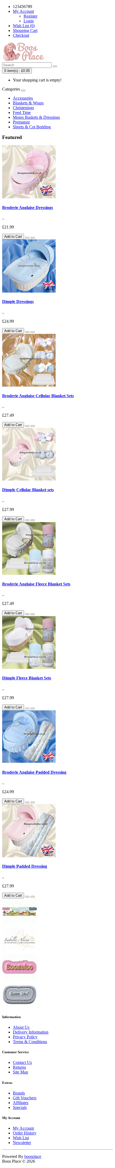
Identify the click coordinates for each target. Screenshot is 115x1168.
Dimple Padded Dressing (24, 866)
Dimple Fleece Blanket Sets (26, 678)
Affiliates (20, 1102)
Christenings (23, 107)
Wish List (21, 1138)
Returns (19, 1067)
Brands (19, 1093)
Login (29, 21)
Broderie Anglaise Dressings (27, 207)
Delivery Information (30, 1032)
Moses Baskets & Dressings (36, 117)
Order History (24, 1133)
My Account (23, 1128)
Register (30, 16)
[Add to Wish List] (27, 238)
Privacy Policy (25, 1037)
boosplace (32, 1156)
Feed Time (22, 112)
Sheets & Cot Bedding (32, 127)
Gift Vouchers (24, 1098)
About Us (21, 1027)
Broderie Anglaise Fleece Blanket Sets (36, 584)
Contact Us (22, 1062)
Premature (21, 122)
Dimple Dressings (18, 301)
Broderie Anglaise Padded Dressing (34, 772)
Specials (20, 1107)
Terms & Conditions (30, 1041)
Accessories (23, 98)
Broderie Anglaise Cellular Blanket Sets (38, 396)
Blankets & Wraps (28, 103)
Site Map (20, 1072)
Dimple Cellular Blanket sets (28, 489)
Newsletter (22, 1142)
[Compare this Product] (32, 238)
